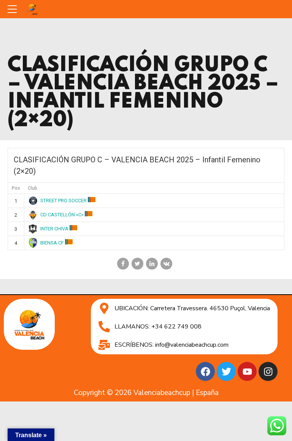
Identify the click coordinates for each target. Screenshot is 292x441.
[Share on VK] (166, 264)
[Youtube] (247, 371)
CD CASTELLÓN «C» (62, 214)
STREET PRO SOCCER (63, 200)
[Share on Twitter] (137, 264)
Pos (16, 188)
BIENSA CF (52, 243)
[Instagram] (268, 371)
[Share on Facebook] (123, 264)
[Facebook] (205, 371)
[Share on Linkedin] (152, 264)
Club (32, 188)
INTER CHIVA (54, 229)
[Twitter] (226, 371)
